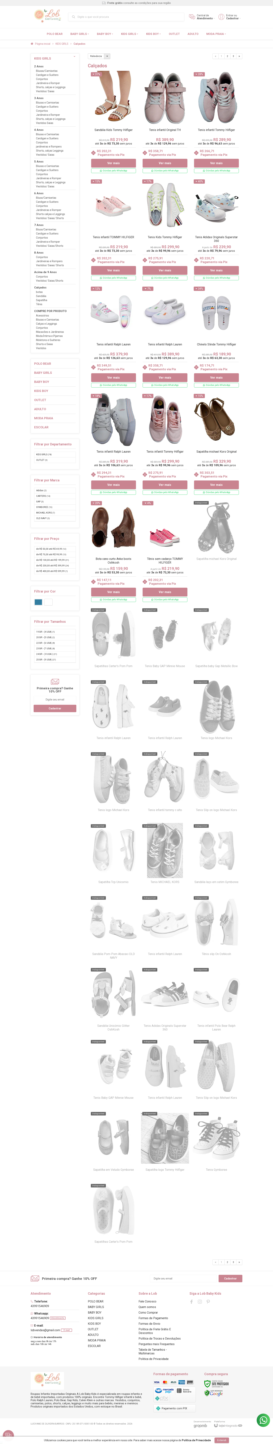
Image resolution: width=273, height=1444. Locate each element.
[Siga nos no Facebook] (191, 1302)
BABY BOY (94, 1312)
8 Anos (38, 252)
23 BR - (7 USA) (45, 648)
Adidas (41, 490)
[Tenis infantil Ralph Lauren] (113, 337)
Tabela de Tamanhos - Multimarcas (153, 1351)
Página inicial (42, 43)
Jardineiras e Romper (48, 178)
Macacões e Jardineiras (50, 332)
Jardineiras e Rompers (49, 261)
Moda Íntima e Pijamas (49, 336)
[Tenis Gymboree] (216, 1145)
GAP (40, 501)
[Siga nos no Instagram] (200, 1302)
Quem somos (147, 1307)
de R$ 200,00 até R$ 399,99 (52, 565)
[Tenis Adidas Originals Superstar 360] (216, 230)
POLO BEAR (95, 1301)
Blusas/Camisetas (47, 71)
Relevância (96, 56)
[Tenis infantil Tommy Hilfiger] (216, 122)
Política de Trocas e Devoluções (160, 1338)
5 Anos (38, 161)
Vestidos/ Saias (45, 91)
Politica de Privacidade (154, 1359)
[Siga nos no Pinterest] (208, 1302)
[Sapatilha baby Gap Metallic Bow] (216, 641)
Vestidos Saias (44, 123)
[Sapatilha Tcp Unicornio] (113, 857)
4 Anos (38, 130)
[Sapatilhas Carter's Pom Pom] (113, 641)
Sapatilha (41, 300)
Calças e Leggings (46, 323)
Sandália (41, 296)
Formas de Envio (149, 1323)
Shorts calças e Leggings (50, 214)
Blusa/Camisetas (46, 197)
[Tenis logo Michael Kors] (216, 713)
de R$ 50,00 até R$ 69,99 (51, 549)
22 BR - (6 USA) (45, 643)
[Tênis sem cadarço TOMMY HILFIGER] (165, 551)
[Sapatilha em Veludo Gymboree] (113, 1145)
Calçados (40, 287)
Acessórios (42, 315)
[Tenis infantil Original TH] (165, 122)
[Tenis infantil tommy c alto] (165, 785)
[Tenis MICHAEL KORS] (165, 857)
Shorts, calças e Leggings (51, 87)
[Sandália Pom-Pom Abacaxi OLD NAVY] (113, 929)
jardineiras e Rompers (49, 146)
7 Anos (38, 225)
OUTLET (42, 460)
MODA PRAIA (97, 1340)
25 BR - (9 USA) (46, 659)
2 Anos (38, 66)
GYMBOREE (44, 507)
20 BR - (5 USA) (45, 637)
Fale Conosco (147, 1301)
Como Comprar (148, 1312)
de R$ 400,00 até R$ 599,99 (52, 571)
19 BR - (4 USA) (45, 632)
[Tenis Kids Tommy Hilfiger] (165, 230)
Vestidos (41, 348)
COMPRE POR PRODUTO (50, 311)
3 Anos (38, 98)
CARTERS (43, 496)
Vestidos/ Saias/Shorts (49, 246)
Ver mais (113, 163)
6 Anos (38, 193)
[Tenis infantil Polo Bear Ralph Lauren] (216, 1001)
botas (39, 292)
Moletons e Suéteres (48, 340)
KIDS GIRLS (62, 43)
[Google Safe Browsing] (213, 1393)
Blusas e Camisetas (47, 102)
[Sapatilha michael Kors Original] (216, 444)
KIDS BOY (94, 1323)
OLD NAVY (43, 518)
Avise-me (216, 583)
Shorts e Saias (44, 344)
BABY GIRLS (96, 1307)
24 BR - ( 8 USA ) (46, 654)
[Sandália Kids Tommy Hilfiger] (113, 122)
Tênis (39, 304)
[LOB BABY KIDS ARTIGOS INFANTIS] (47, 17)
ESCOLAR (94, 1346)
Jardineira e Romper (48, 83)
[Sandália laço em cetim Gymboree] (216, 857)
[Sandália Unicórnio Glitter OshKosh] (113, 1001)
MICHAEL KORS (45, 512)
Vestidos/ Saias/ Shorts (50, 218)
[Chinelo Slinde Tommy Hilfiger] (216, 337)
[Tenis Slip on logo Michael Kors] (216, 785)
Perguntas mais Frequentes (157, 1344)
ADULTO (93, 1335)
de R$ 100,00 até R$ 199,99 (52, 560)
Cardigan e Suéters (47, 75)
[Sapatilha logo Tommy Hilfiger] (165, 1145)
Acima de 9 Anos (45, 272)
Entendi (221, 1440)
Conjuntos (42, 79)
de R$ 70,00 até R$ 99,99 (51, 554)
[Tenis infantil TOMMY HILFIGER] (113, 230)
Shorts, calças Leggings (50, 150)
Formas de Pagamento (153, 1318)
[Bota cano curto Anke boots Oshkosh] (113, 551)
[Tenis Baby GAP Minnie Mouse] (165, 641)
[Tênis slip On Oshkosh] (216, 929)
